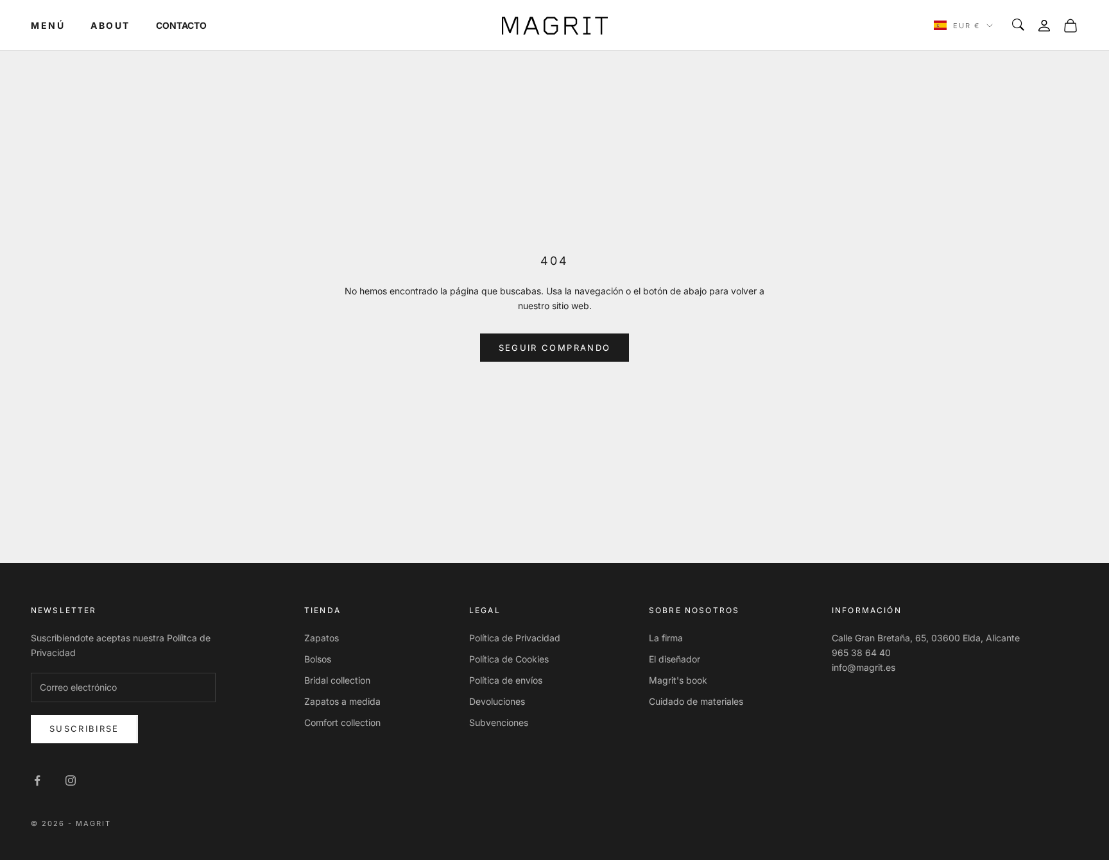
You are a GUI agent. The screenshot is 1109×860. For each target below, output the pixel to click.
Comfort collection (342, 722)
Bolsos (317, 658)
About (110, 25)
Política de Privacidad (514, 637)
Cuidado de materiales (696, 701)
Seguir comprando (554, 347)
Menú (48, 25)
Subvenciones (498, 722)
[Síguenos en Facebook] (37, 780)
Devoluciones (497, 701)
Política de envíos (505, 680)
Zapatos (321, 637)
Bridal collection (337, 680)
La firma (666, 637)
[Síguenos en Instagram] (70, 780)
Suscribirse (84, 728)
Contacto (181, 25)
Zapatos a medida (342, 701)
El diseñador (674, 658)
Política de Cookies (509, 658)
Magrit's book (678, 680)
